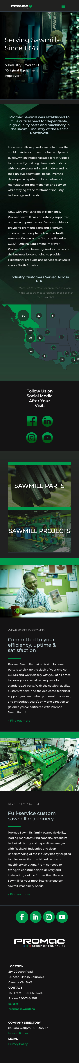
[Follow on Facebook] (22, 917)
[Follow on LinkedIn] (36, 917)
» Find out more (19, 720)
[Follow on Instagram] (49, 917)
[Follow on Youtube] (62, 917)
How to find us (18, 1033)
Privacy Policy (18, 1044)
